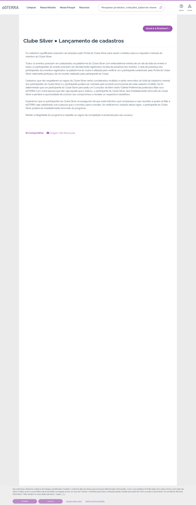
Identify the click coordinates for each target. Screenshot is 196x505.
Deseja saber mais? (74, 501)
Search (160, 7)
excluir (50, 501)
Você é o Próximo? (157, 28)
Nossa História (48, 7)
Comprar (31, 7)
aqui (63, 494)
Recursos (84, 7)
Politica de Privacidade (94, 501)
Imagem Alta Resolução (62, 133)
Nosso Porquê (67, 7)
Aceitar (25, 501)
